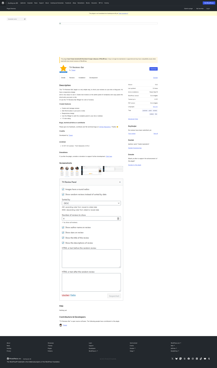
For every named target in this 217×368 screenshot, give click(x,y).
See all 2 (155, 106)
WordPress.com (176, 343)
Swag (132, 351)
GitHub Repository (105, 127)
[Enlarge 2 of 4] (99, 168)
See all (156, 133)
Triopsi (73, 70)
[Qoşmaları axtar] (24, 19)
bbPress (174, 348)
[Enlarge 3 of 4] (121, 168)
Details (63, 78)
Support (91, 345)
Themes (50, 345)
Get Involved (133, 343)
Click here (109, 156)
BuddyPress (175, 351)
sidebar (152, 114)
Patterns (50, 351)
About (8, 343)
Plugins (50, 348)
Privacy (9, 351)
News (8, 345)
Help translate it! (123, 13)
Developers (92, 348)
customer (145, 110)
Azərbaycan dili (27, 359)
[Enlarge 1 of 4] (77, 168)
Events (132, 345)
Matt (173, 345)
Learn (90, 343)
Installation (82, 78)
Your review (131, 133)
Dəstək (155, 78)
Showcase (51, 343)
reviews (155, 110)
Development (93, 78)
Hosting (9, 348)
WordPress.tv (93, 351)
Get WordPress (209, 3)
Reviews (72, 78)
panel (150, 110)
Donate (132, 348)
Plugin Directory (11, 8)
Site (156, 114)
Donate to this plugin (134, 165)
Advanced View (133, 119)
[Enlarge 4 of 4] (121, 181)
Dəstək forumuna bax (135, 148)
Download (154, 69)
